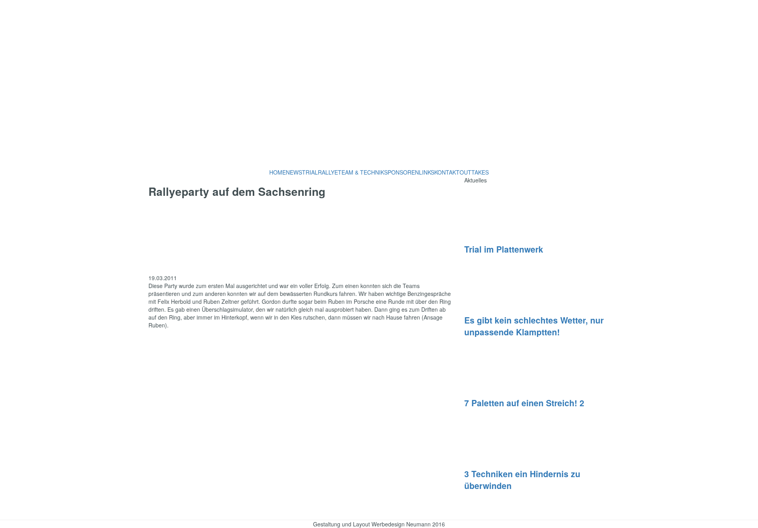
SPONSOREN (401, 172)
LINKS (426, 172)
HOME (277, 172)
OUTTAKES (474, 172)
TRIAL (310, 172)
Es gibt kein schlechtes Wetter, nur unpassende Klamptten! (534, 326)
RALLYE (328, 172)
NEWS (294, 172)
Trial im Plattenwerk (503, 249)
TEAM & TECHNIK (361, 172)
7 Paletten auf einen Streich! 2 (524, 403)
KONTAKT (447, 172)
